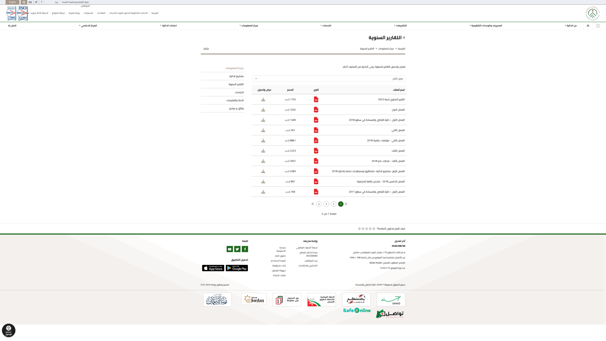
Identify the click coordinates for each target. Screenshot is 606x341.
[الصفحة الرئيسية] (588, 25)
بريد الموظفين (311, 260)
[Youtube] (30, 2)
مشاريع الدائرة (236, 76)
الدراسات (239, 92)
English (12, 2)
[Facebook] (41, 2)
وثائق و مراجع (236, 108)
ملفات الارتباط (279, 275)
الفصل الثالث (398, 151)
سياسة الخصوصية (281, 249)
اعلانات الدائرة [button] (169, 25)
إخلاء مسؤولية (279, 265)
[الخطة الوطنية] (321, 299)
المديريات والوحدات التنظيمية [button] (486, 25)
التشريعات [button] (401, 25)
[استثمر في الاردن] (253, 299)
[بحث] (24, 2)
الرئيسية (154, 13)
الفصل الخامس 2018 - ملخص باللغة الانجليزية (381, 181)
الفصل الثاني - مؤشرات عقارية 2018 (386, 140)
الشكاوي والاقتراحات (308, 265)
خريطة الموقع (58, 13)
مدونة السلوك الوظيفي (307, 247)
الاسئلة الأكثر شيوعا (39, 13)
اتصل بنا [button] (12, 25)
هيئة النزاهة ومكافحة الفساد (75, 2)
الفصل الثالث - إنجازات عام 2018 (388, 161)
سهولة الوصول (279, 270)
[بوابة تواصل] (389, 314)
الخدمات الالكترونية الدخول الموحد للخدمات (128, 13)
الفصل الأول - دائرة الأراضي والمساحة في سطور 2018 (377, 120)
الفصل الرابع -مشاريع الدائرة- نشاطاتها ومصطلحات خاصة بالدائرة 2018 (368, 171)
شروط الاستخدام (278, 260)
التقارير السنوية (236, 84)
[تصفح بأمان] (357, 310)
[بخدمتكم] (356, 299)
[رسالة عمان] (217, 299)
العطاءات (100, 13)
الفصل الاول (398, 109)
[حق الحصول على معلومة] (287, 299)
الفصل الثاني (398, 130)
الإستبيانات (88, 13)
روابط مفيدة (74, 13)
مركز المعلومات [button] (249, 25)
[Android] (236, 268)
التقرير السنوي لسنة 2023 (391, 99)
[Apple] (212, 268)
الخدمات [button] (327, 25)
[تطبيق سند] (391, 299)
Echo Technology (208, 285)
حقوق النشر (280, 255)
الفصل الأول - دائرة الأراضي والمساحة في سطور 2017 (377, 192)
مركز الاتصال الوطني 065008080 (308, 254)
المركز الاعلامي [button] (89, 25)
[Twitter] (36, 2)
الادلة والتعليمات (235, 100)
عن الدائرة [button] (572, 25)
